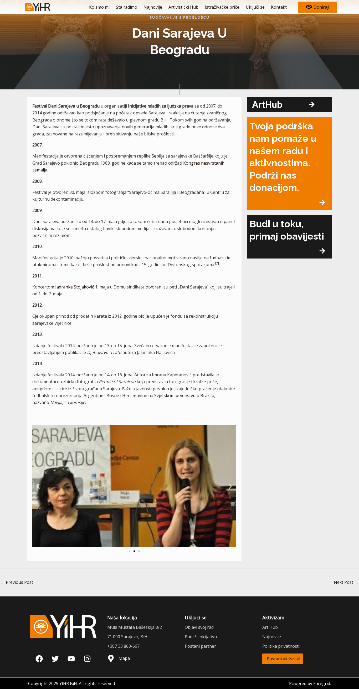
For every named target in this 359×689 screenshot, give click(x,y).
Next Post (346, 582)
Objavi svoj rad (199, 627)
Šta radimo (126, 7)
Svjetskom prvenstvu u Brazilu (184, 395)
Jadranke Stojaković (74, 287)
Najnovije (152, 7)
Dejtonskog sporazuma (191, 264)
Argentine (93, 395)
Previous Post (17, 582)
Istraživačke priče (222, 7)
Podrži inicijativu (201, 637)
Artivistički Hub (183, 7)
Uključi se (255, 7)
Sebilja (158, 156)
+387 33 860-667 (123, 646)
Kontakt (279, 7)
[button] (38, 486)
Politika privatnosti (281, 646)
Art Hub (270, 627)
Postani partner (200, 646)
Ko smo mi (99, 7)
